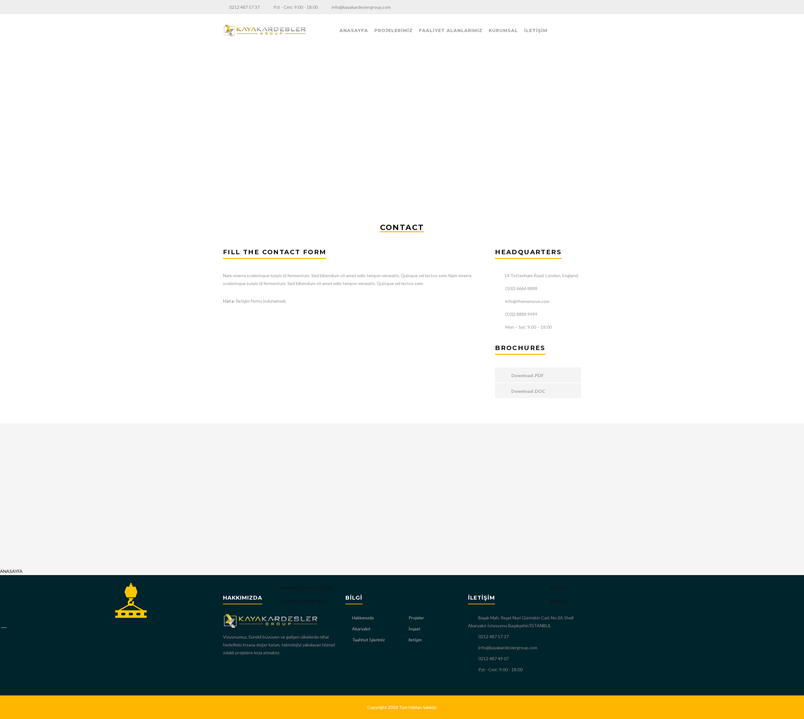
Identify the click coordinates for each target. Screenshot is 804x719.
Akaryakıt (361, 628)
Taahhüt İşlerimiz (368, 639)
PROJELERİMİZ (393, 30)
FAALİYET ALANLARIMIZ (450, 30)
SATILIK (558, 587)
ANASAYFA (354, 30)
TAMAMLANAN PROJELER (305, 587)
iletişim (415, 639)
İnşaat (415, 628)
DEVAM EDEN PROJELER (303, 601)
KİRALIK (558, 601)
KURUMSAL (503, 30)
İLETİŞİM (535, 30)
